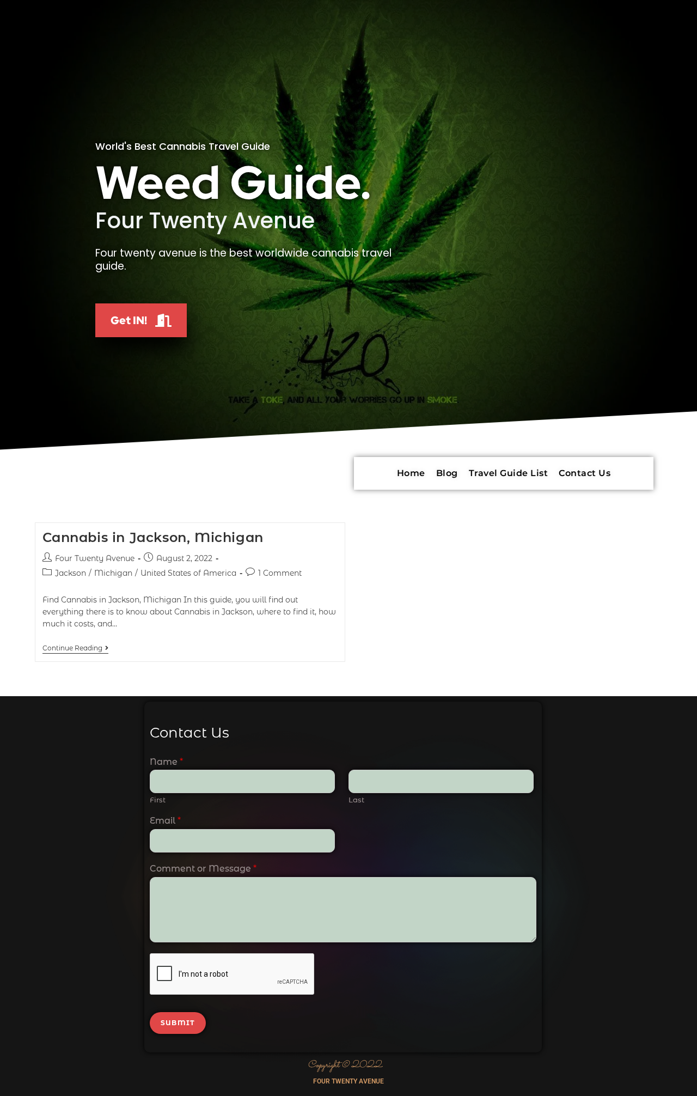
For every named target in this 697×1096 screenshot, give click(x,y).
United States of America (188, 573)
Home (411, 473)
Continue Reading (75, 648)
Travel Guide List (508, 473)
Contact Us (584, 473)
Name (166, 762)
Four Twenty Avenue (94, 558)
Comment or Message (203, 868)
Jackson (70, 573)
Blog (447, 473)
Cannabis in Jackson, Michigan (153, 537)
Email (165, 820)
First (158, 799)
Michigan (113, 573)
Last (356, 799)
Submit (178, 1023)
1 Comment (280, 573)
